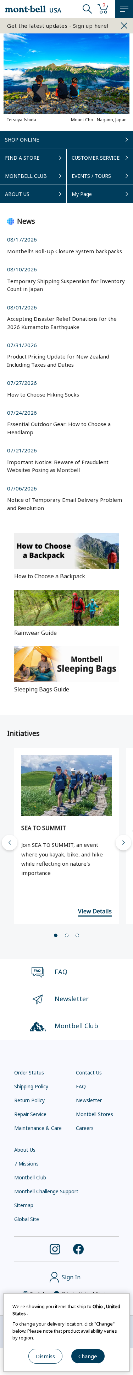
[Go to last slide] (9, 842)
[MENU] (124, 9)
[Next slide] (123, 842)
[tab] (55, 935)
